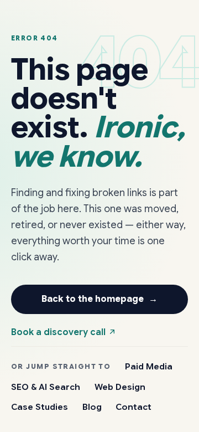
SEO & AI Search (45, 387)
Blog (92, 407)
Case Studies (39, 407)
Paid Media (148, 366)
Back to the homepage (99, 299)
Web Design (120, 387)
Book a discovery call (59, 332)
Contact (133, 407)
